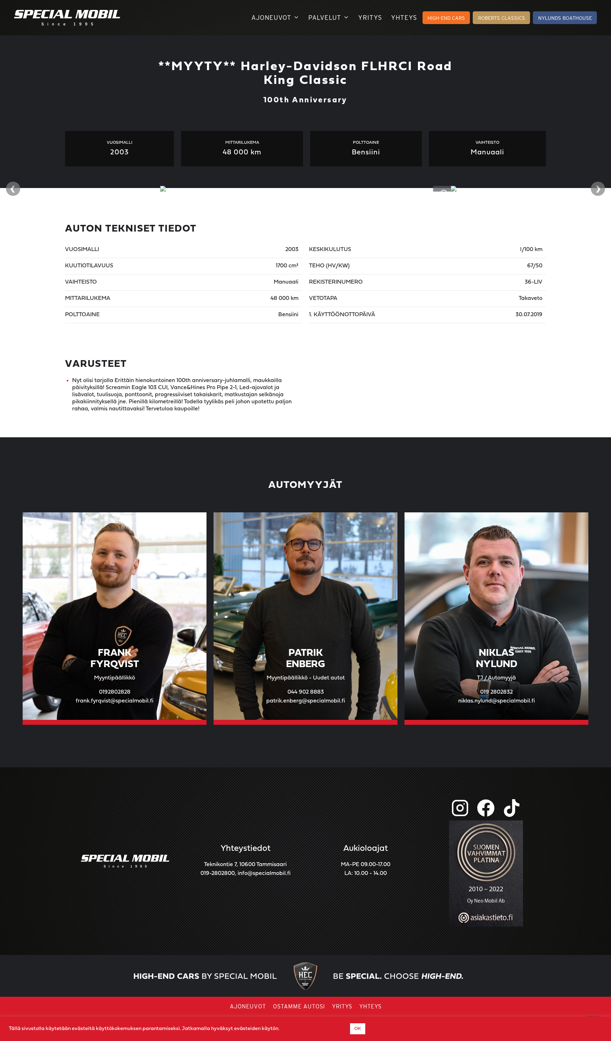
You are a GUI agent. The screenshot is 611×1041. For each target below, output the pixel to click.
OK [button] (357, 1028)
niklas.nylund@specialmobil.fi (496, 701)
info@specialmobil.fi (264, 873)
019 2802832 (496, 692)
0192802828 (114, 692)
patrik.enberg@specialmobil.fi (305, 701)
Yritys (370, 17)
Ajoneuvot (271, 17)
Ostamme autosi (299, 1006)
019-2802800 (217, 873)
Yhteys (404, 17)
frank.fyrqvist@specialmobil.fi (114, 701)
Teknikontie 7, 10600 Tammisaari (245, 865)
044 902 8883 (305, 692)
